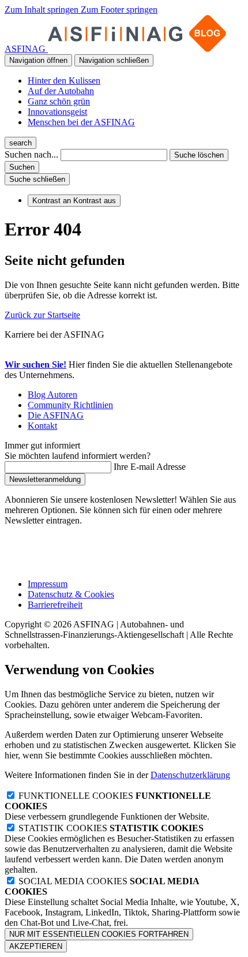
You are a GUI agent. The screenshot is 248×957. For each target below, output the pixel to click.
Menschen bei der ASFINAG (81, 122)
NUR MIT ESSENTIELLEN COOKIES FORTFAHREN (99, 934)
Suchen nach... (31, 154)
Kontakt (42, 426)
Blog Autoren (52, 394)
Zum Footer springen (119, 9)
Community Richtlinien (70, 405)
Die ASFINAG (56, 415)
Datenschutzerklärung (190, 775)
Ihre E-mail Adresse (150, 467)
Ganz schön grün (59, 101)
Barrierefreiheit (55, 605)
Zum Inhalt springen (43, 9)
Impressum (47, 584)
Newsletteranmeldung (45, 479)
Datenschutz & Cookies (71, 594)
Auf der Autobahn (61, 91)
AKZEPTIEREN (35, 946)
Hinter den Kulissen (64, 80)
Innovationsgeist (57, 112)
